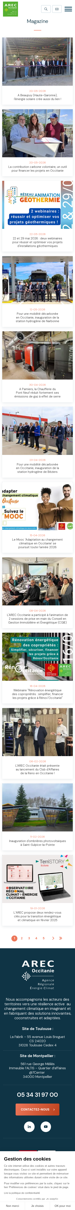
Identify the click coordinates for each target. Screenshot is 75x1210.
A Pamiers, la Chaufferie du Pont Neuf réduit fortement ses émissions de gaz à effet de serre (37, 393)
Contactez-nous (35, 1110)
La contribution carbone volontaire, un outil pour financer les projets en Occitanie (37, 169)
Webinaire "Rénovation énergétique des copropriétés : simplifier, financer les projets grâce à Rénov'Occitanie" (37, 694)
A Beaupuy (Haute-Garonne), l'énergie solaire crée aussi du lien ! (37, 97)
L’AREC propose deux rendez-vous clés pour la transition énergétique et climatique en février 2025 (37, 916)
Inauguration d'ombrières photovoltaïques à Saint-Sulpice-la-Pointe (37, 843)
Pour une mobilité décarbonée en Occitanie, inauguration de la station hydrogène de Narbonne (37, 317)
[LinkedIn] (29, 1126)
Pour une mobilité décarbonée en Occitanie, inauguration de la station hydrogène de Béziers (37, 468)
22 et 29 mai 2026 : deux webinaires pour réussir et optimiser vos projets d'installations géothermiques (37, 242)
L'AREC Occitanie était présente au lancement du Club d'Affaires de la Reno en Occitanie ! (37, 769)
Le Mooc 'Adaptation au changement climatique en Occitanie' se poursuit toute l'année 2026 (37, 543)
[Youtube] (46, 1126)
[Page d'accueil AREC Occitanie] (10, 9)
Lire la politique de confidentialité (22, 1193)
